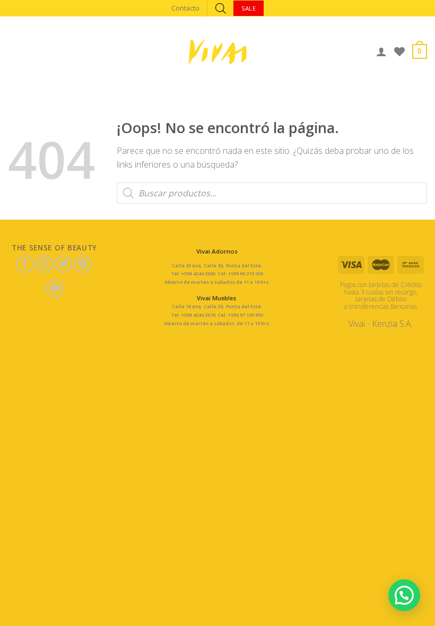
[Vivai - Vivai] (217, 52)
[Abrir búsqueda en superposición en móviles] (220, 8)
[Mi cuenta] (381, 51)
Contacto (185, 8)
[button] (404, 595)
